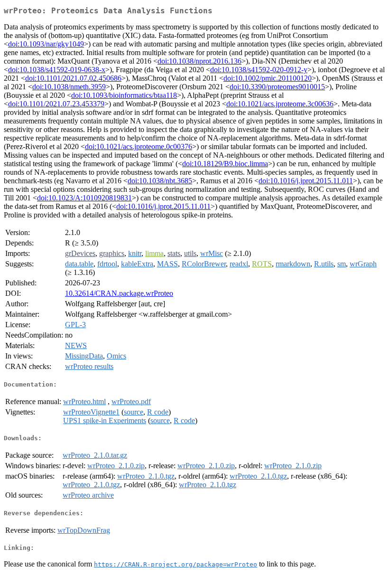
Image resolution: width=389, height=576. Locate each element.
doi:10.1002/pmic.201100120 (267, 78)
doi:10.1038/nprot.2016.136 (199, 61)
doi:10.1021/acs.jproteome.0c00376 (138, 146)
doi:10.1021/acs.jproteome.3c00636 (279, 104)
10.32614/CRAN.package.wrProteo (119, 293)
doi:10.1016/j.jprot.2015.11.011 (306, 181)
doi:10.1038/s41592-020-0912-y (258, 70)
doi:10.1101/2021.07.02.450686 (73, 78)
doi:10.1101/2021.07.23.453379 (56, 104)
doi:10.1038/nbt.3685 (160, 181)
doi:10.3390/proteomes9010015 (277, 87)
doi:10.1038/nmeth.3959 (69, 87)
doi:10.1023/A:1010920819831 (84, 198)
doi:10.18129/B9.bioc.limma (225, 164)
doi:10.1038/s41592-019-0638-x (56, 70)
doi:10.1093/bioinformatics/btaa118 (124, 95)
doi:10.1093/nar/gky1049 (46, 44)
